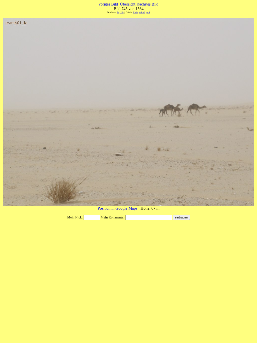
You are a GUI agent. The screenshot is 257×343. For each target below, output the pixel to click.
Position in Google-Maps (117, 208)
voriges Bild (108, 4)
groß (148, 12)
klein (135, 12)
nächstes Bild (147, 4)
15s (122, 12)
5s (118, 12)
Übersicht (127, 4)
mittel (142, 12)
